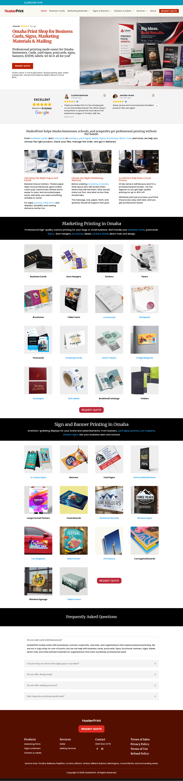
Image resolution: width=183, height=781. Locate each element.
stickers (96, 233)
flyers (102, 138)
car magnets (147, 430)
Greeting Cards (74, 357)
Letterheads (109, 317)
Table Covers (74, 599)
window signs (70, 434)
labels (95, 138)
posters (38, 202)
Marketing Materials (78, 11)
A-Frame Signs (38, 477)
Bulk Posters (73, 558)
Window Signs (144, 518)
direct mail (125, 138)
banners (73, 138)
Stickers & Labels (122, 11)
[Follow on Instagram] (102, 749)
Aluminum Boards (109, 518)
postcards (59, 138)
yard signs (85, 138)
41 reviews (47, 108)
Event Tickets (109, 357)
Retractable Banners (145, 477)
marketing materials (98, 184)
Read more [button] (69, 117)
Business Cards (57, 11)
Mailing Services (68, 748)
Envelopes (38, 398)
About (153, 11)
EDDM (105, 233)
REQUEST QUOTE (22, 66)
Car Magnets (38, 558)
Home (44, 11)
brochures (112, 138)
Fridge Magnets (144, 357)
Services (140, 11)
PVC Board (109, 558)
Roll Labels (73, 398)
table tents (48, 202)
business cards (39, 138)
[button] (157, 106)
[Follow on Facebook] (97, 749)
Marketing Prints (32, 744)
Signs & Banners (101, 11)
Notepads (144, 317)
